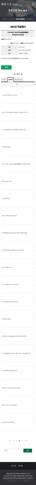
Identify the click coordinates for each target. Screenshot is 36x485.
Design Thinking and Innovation (9, 215)
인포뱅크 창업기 (6, 319)
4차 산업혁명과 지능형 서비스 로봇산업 (13, 250)
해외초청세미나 (18, 79)
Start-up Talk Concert (7, 181)
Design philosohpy (6, 147)
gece (13, 4)
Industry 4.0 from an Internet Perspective (11, 388)
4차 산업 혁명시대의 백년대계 (10, 284)
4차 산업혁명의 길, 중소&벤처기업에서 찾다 (14, 129)
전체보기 (4, 79)
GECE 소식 (5, 19)
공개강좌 (11, 79)
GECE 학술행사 (20, 19)
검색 (27, 450)
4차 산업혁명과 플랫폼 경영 (9, 370)
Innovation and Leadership (8, 422)
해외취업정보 (30, 19)
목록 (6, 67)
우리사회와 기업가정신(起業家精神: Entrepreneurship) (16, 164)
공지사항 (12, 19)
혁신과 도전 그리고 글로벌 (9, 405)
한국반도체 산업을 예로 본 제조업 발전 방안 (14, 336)
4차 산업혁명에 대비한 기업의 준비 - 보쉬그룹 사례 (16, 353)
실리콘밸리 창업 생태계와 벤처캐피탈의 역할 (14, 233)
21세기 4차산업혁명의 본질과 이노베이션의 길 (14, 112)
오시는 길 (13, 466)
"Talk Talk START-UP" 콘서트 (9, 95)
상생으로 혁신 (6, 198)
